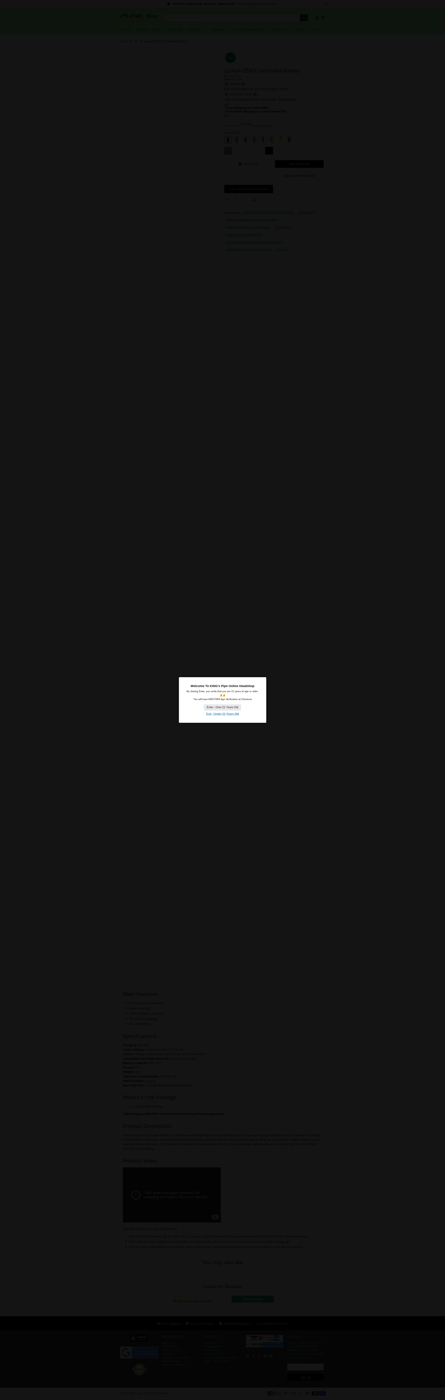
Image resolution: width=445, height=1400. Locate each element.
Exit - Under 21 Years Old (222, 713)
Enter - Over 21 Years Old (222, 707)
